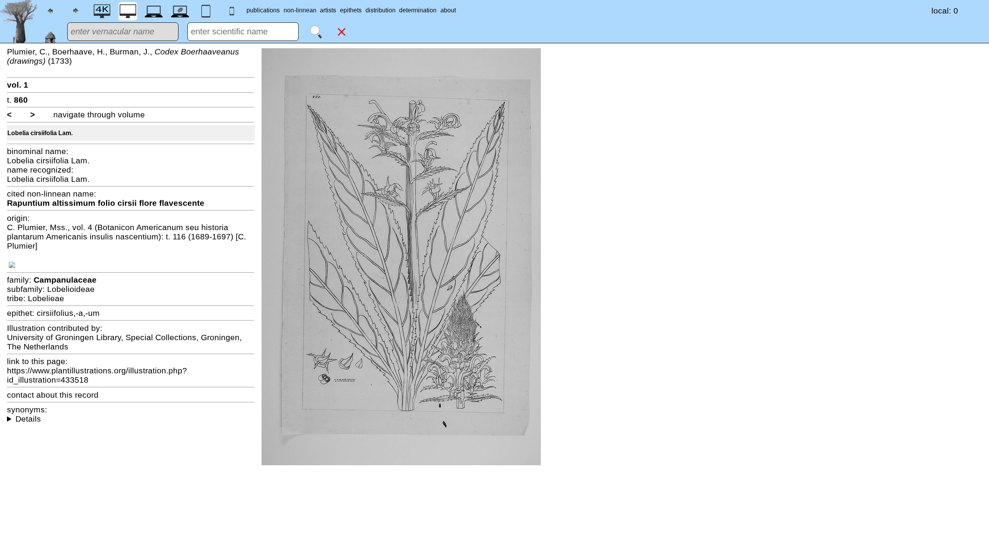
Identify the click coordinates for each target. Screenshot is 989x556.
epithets (351, 10)
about (448, 10)
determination (418, 10)
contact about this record (53, 394)
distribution (380, 10)
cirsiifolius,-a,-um (68, 313)
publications (263, 10)
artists (328, 10)
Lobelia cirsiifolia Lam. (40, 133)
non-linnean (300, 10)
